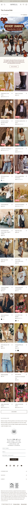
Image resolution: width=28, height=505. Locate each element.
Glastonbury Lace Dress (5, 94)
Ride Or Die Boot (19, 93)
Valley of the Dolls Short (19, 405)
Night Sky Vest (18, 230)
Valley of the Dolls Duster (5, 405)
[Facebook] (6, 465)
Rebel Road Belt (4, 374)
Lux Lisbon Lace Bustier (18, 315)
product (25, 14)
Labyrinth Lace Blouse (6, 148)
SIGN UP (14, 459)
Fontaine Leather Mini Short (20, 121)
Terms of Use (24, 504)
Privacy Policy (16, 504)
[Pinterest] (14, 465)
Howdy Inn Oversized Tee (20, 377)
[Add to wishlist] (11, 74)
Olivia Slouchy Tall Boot (5, 345)
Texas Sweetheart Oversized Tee (19, 288)
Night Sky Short (4, 259)
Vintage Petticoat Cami (19, 345)
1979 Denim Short (5, 176)
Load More (14, 411)
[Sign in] (21, 4)
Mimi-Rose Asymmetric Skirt (19, 260)
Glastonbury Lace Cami (19, 149)
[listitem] (14, 10)
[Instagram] (10, 465)
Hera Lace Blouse (4, 315)
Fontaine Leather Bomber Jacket (5, 121)
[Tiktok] (17, 465)
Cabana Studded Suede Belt (4, 288)
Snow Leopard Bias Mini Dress (19, 177)
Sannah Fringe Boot (19, 204)
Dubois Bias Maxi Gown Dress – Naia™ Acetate (5, 232)
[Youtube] (21, 465)
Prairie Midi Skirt (4, 204)
